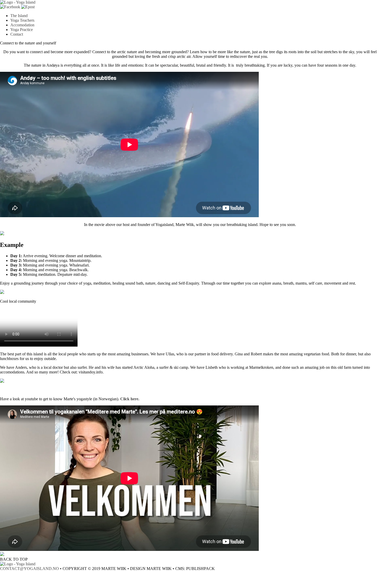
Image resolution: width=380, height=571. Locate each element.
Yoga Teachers (22, 20)
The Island (19, 15)
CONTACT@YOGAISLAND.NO (29, 568)
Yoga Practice (21, 29)
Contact (16, 34)
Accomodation (22, 25)
